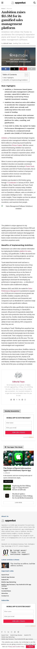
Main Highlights (9, 77)
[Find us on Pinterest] (18, 632)
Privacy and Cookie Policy (16, 646)
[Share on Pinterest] (23, 68)
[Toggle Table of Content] (25, 74)
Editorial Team (7, 43)
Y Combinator (11, 182)
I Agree (30, 646)
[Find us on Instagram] (11, 632)
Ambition (4, 138)
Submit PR (4, 579)
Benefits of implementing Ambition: (16, 80)
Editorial (7, 473)
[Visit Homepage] (18, 3)
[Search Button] (34, 3)
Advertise (4, 593)
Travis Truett (30, 166)
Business (9, 8)
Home (3, 8)
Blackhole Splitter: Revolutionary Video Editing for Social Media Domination (22, 496)
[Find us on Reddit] (15, 632)
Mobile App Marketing (8, 582)
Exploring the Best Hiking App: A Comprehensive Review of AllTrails (21, 488)
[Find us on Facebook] (1, 632)
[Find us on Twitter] (5, 632)
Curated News (6, 591)
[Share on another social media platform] (32, 68)
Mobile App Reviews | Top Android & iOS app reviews (16, 585)
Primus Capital (17, 145)
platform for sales (25, 251)
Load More (18, 502)
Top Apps (4, 588)
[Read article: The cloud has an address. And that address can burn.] (5, 565)
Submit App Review (8, 577)
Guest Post (5, 574)
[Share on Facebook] (5, 68)
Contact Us (5, 596)
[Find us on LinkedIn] (8, 632)
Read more (9, 481)
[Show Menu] (2, 3)
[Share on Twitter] (14, 68)
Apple (6, 464)
